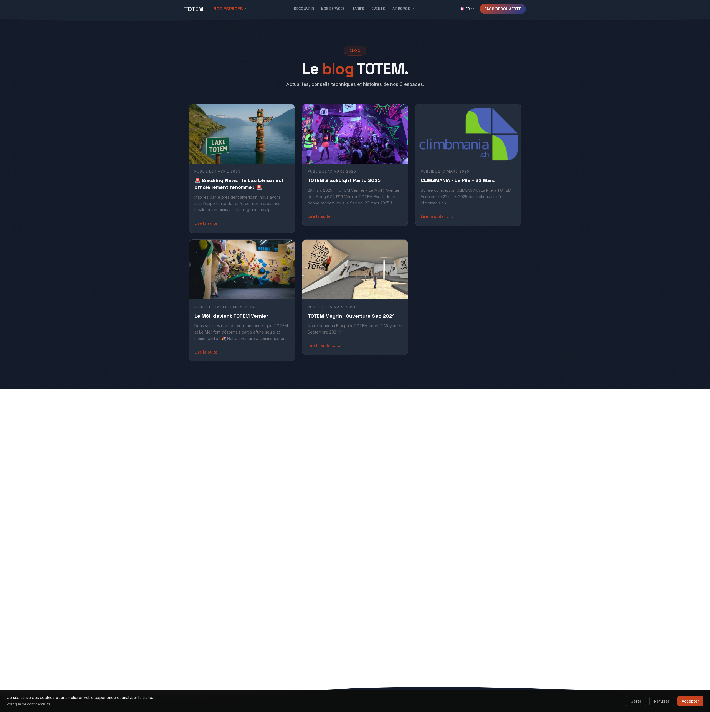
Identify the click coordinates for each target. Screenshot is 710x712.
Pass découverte (502, 8)
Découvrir (304, 8)
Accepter (690, 701)
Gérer (635, 701)
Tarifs (358, 8)
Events (378, 8)
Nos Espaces (333, 8)
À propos (401, 8)
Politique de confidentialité (29, 704)
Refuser (661, 701)
